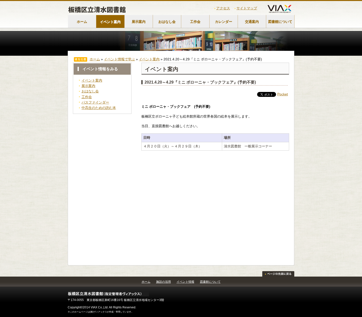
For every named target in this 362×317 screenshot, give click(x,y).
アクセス (223, 8)
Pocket (282, 94)
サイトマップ (246, 8)
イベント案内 (110, 22)
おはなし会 (167, 22)
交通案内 (252, 22)
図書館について (280, 22)
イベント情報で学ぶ (119, 59)
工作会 (195, 22)
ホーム (82, 22)
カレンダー (223, 22)
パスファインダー (95, 102)
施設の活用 (163, 281)
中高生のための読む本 (99, 108)
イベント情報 (185, 281)
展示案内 (139, 22)
